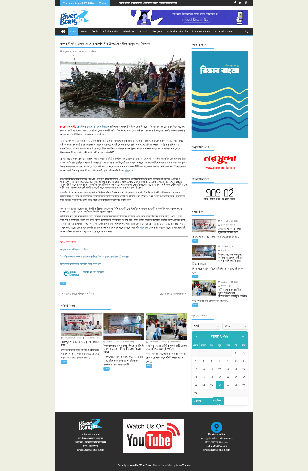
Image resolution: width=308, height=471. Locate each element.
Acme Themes (183, 465)
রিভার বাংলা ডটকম (89, 52)
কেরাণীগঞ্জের (103, 127)
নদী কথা (143, 31)
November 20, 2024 (72, 338)
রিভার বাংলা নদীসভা (176, 31)
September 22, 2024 (157, 342)
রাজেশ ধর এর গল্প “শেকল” (172, 294)
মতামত (84, 31)
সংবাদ (73, 31)
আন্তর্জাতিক (128, 31)
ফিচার (95, 31)
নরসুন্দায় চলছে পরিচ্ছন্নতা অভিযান (74, 249)
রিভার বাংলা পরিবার (200, 31)
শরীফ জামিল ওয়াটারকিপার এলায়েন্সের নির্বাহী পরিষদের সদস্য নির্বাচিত (116, 3)
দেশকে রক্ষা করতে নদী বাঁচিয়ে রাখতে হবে (173, 3)
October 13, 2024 (113, 342)
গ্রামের (142, 228)
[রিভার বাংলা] (63, 31)
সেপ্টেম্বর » (217, 403)
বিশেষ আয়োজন (222, 31)
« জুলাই (197, 401)
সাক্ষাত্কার (157, 31)
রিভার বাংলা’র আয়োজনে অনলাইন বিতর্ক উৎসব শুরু (80, 264)
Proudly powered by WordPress (134, 465)
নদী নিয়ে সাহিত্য (110, 31)
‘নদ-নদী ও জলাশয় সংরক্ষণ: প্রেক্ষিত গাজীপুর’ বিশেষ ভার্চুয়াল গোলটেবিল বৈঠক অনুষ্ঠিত (94, 256)
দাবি (127, 170)
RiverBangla (130, 342)
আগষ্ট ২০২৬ (219, 336)
